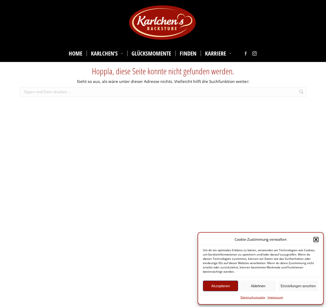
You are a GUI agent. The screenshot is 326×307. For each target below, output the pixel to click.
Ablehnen (258, 286)
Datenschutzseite (253, 297)
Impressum (275, 297)
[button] (316, 239)
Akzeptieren (220, 286)
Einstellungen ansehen (298, 286)
